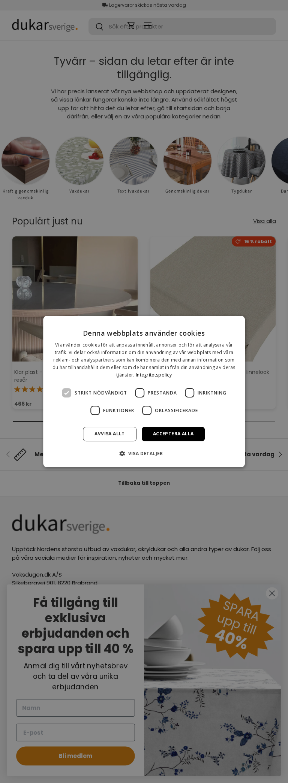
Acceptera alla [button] (173, 433)
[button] (144, 453)
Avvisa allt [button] (109, 433)
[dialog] (144, 391)
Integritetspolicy (154, 375)
